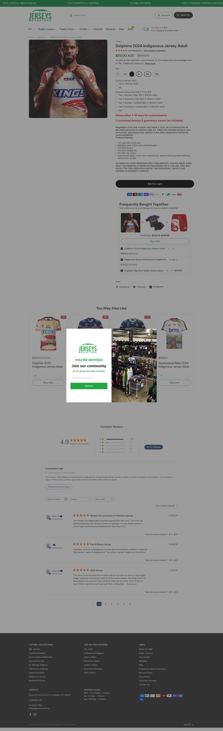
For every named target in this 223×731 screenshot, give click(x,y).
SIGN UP (89, 386)
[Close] (153, 332)
